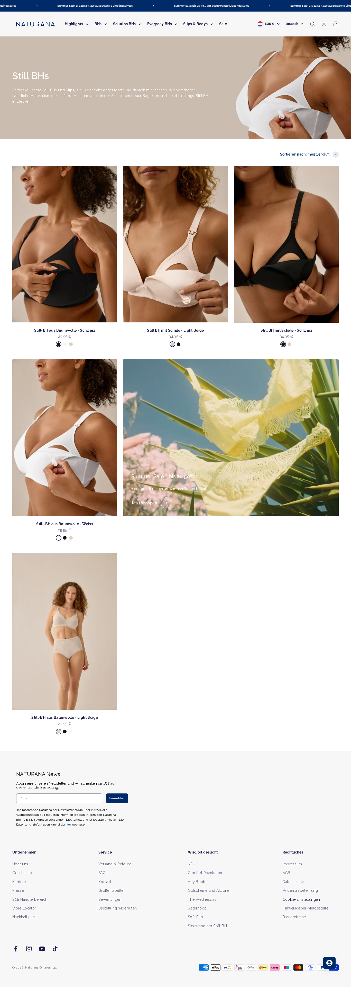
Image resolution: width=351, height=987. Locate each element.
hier (236, 556)
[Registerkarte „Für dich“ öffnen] (329, 963)
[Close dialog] (270, 452)
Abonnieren (226, 523)
